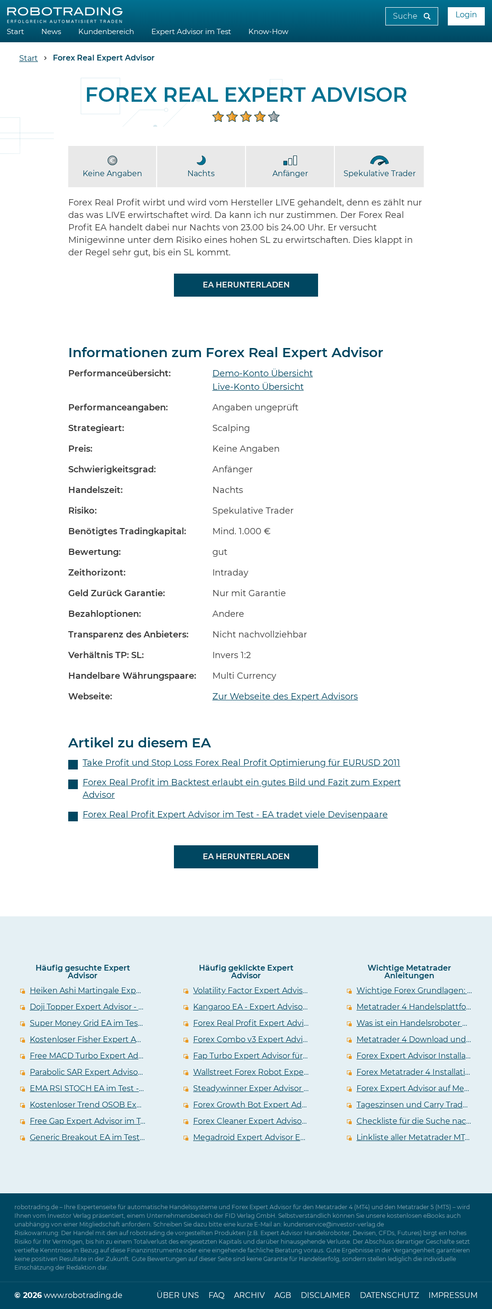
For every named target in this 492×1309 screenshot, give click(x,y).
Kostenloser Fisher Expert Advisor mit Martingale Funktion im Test (87, 1040)
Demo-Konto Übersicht (262, 374)
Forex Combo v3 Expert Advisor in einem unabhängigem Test (250, 1040)
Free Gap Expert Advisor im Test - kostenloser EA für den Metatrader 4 (87, 1121)
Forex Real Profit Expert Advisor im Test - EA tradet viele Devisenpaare (235, 815)
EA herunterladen (246, 285)
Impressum (453, 1295)
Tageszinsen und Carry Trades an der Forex (414, 1105)
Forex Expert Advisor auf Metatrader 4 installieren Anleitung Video (414, 1089)
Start (15, 32)
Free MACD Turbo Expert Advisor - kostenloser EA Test (87, 1056)
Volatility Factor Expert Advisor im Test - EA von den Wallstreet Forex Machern (250, 991)
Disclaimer (325, 1295)
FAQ (216, 1295)
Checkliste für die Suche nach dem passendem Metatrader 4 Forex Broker (414, 1121)
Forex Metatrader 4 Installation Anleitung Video (414, 1072)
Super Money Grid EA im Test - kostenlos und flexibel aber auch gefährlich (87, 1023)
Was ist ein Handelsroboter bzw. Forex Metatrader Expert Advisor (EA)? (414, 1023)
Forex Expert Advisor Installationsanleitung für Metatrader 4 (414, 1056)
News (51, 32)
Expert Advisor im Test (191, 32)
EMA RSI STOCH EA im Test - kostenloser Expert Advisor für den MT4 (87, 1089)
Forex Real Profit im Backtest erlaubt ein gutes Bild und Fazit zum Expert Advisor (242, 789)
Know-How (268, 32)
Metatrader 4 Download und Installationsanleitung (414, 1040)
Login (466, 15)
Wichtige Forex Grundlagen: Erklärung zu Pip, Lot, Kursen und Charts (414, 991)
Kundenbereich (106, 32)
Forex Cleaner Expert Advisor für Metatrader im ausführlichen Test (250, 1121)
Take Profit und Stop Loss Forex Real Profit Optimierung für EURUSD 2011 (241, 763)
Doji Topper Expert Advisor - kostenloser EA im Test (87, 1007)
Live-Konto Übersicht (258, 387)
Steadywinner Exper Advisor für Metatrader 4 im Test (250, 1089)
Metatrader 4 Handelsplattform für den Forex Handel (414, 1007)
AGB (282, 1295)
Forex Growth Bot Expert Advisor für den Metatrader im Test (250, 1105)
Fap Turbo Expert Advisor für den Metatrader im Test (250, 1056)
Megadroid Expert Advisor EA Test (250, 1137)
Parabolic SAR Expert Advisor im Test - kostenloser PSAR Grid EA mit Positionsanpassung (87, 1072)
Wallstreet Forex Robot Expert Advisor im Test (250, 1072)
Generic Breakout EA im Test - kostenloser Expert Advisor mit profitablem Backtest (87, 1137)
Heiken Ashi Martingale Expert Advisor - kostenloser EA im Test (87, 991)
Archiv (249, 1295)
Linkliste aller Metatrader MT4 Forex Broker (414, 1137)
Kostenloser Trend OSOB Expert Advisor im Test (87, 1105)
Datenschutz (389, 1295)
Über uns (178, 1295)
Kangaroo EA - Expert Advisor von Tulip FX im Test (250, 1007)
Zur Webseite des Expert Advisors (285, 697)
